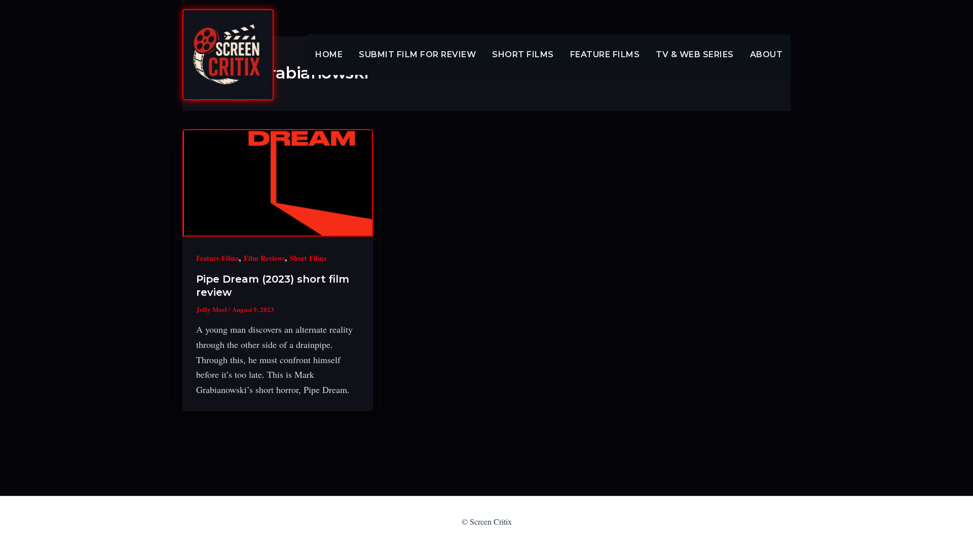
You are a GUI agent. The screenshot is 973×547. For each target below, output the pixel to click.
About (766, 54)
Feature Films (605, 54)
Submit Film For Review (417, 54)
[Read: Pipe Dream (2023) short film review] (277, 182)
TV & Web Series (695, 54)
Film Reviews (264, 258)
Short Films (523, 54)
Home (329, 54)
